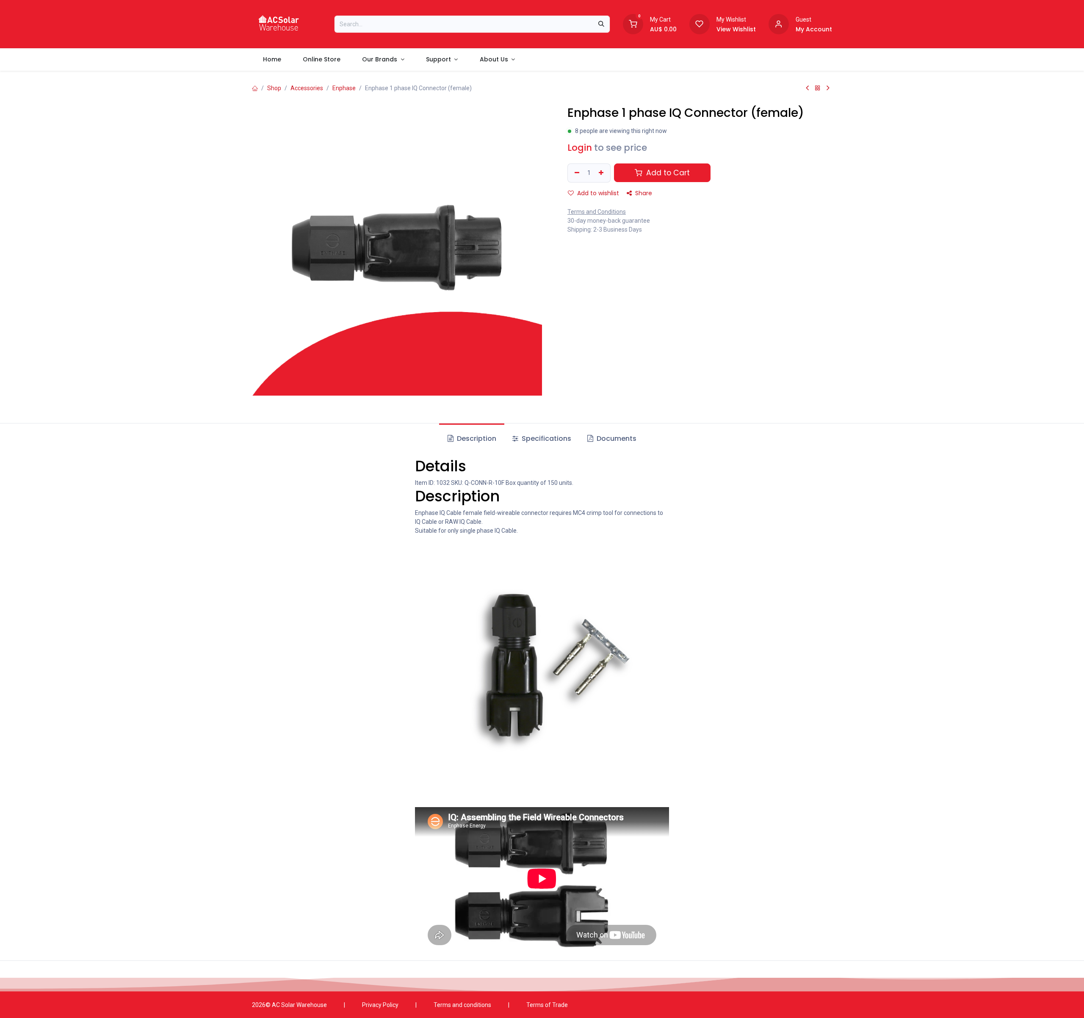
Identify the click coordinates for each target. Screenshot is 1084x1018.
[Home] (255, 88)
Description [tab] (475, 438)
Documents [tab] (615, 438)
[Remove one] (576, 173)
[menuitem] (272, 59)
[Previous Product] (807, 88)
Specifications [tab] (545, 438)
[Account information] (779, 23)
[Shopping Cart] (633, 23)
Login (579, 148)
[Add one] (602, 173)
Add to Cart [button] (667, 173)
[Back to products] (818, 88)
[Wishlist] (699, 23)
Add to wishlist (597, 193)
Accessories (306, 88)
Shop (274, 88)
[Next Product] (828, 88)
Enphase (344, 88)
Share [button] (642, 193)
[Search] (601, 24)
